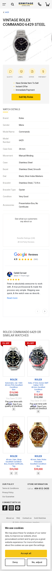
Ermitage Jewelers (31, 522)
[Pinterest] (17, 507)
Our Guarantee (8, 497)
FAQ (18, 518)
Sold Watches (40, 518)
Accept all (26, 553)
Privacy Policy (7, 492)
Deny (15, 562)
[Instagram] (11, 507)
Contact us (27, 518)
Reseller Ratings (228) (26, 238)
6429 (7, 12)
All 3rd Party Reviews (26, 242)
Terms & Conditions (10, 488)
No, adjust (37, 562)
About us (10, 518)
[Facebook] (5, 507)
